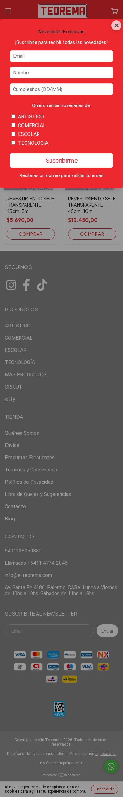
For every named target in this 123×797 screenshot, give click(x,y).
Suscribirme (62, 160)
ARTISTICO (31, 117)
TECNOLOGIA (33, 143)
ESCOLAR (29, 134)
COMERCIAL (32, 125)
